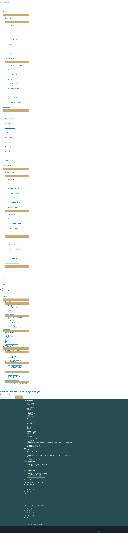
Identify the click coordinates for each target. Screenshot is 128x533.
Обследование (9, 114)
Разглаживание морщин (15, 223)
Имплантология (9, 146)
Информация (9, 18)
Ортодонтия (8, 123)
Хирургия (8, 142)
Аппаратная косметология (12, 207)
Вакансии (11, 44)
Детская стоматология (11, 156)
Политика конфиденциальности (33, 500)
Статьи (10, 53)
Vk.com (26, 496)
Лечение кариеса (10, 128)
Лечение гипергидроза (14, 202)
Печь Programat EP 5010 (14, 102)
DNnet (102, 531)
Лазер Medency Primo (14, 83)
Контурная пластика (13, 193)
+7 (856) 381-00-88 (29, 489)
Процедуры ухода (13, 244)
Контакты (5, 274)
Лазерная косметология (12, 263)
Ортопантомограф (13, 70)
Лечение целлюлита (14, 218)
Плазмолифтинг (12, 184)
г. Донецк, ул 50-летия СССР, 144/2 (33, 482)
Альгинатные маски (13, 258)
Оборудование (9, 58)
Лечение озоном (12, 74)
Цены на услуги (12, 39)
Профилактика (9, 118)
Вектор (10, 79)
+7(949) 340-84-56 (29, 491)
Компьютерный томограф (15, 65)
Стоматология (6, 107)
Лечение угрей (12, 228)
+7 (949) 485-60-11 (28, 486)
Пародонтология (10, 151)
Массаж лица (11, 239)
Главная (5, 7)
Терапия (7, 132)
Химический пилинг (14, 249)
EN (3, 279)
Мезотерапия (12, 179)
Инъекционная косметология (13, 172)
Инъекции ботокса (13, 198)
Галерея (10, 30)
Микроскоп (11, 93)
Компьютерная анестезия (15, 88)
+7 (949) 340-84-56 (29, 484)
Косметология (7, 165)
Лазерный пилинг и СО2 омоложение (18, 270)
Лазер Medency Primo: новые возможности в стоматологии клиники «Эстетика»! (49, 442)
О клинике (6, 11)
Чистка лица (11, 253)
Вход (4, 284)
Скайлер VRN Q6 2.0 (13, 97)
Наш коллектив (12, 35)
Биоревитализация (13, 188)
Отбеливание (9, 160)
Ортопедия (8, 137)
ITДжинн (97, 531)
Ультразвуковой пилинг (15, 214)
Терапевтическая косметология (14, 232)
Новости (10, 49)
